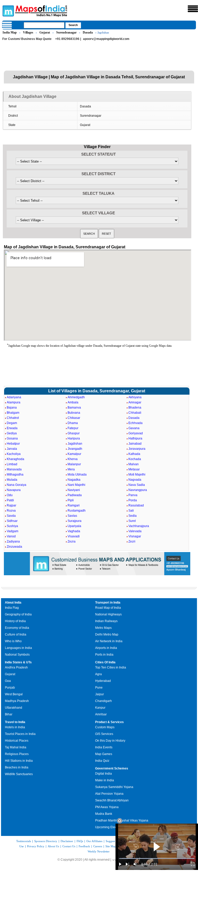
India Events (103, 747)
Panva (132, 495)
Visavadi (74, 536)
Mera (71, 469)
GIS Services (104, 734)
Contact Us (68, 846)
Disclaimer (67, 841)
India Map (10, 32)
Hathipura (135, 438)
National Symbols (17, 654)
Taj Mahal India (15, 747)
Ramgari (74, 505)
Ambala (73, 402)
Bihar (8, 714)
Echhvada (135, 423)
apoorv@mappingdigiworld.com (106, 39)
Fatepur (73, 428)
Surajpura (74, 521)
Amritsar (101, 714)
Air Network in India (108, 641)
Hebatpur (13, 443)
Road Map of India (108, 607)
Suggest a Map (114, 841)
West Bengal (14, 694)
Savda (11, 516)
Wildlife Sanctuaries (19, 774)
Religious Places (17, 754)
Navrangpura (137, 490)
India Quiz (102, 761)
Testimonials (23, 841)
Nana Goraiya (16, 485)
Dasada (88, 32)
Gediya (12, 433)
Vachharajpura (138, 526)
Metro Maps (103, 628)
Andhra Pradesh (16, 667)
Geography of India (18, 614)
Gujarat (44, 32)
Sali (131, 510)
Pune (99, 687)
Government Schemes (111, 768)
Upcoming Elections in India (114, 827)
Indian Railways (106, 621)
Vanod (11, 536)
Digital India (103, 773)
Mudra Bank (103, 814)
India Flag (12, 607)
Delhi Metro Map (106, 634)
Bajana (12, 407)
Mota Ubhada (77, 474)
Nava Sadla (136, 485)
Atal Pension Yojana (109, 793)
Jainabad (135, 443)
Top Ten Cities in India (110, 667)
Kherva (73, 459)
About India (13, 602)
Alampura (13, 402)
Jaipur (99, 694)
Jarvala (12, 449)
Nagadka (74, 479)
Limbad (12, 464)
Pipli (71, 500)
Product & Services (109, 722)
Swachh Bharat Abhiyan (112, 800)
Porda (132, 500)
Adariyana (14, 397)
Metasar (134, 469)
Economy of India (17, 628)
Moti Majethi (136, 474)
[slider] (156, 858)
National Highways (108, 614)
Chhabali (134, 412)
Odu (10, 495)
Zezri (131, 541)
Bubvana (74, 412)
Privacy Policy (35, 846)
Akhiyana (135, 397)
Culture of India (15, 634)
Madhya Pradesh (17, 701)
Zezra (72, 541)
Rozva (11, 510)
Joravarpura (136, 449)
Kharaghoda (15, 459)
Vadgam (12, 531)
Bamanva (74, 407)
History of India (15, 621)
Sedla (132, 516)
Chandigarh (103, 701)
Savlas (72, 516)
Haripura (74, 438)
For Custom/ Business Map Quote (27, 39)
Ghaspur (74, 433)
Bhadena (134, 407)
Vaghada (74, 531)
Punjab (10, 687)
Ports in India (104, 654)
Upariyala (74, 526)
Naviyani (74, 490)
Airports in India (106, 648)
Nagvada (134, 479)
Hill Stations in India (19, 761)
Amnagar (134, 402)
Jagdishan (75, 443)
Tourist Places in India (20, 734)
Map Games (103, 754)
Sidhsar (12, 521)
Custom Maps (104, 727)
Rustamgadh (77, 510)
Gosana (12, 438)
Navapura (14, 490)
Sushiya (12, 526)
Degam (12, 423)
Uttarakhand (13, 707)
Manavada (14, 469)
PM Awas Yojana (107, 807)
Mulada (12, 479)
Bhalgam (13, 412)
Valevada (135, 531)
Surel (132, 521)
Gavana (133, 428)
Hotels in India (15, 727)
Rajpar (11, 505)
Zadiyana (13, 541)
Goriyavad (135, 433)
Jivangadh (75, 449)
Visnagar (134, 536)
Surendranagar (66, 32)
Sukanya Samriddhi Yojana (114, 787)
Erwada (12, 428)
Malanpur (74, 464)
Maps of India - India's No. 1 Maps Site (7, 10)
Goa (8, 681)
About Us (53, 846)
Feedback (84, 846)
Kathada (134, 454)
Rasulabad (136, 505)
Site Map (110, 846)
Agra (98, 674)
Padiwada (75, 495)
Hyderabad (103, 681)
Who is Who (13, 641)
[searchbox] (44, 25)
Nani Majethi (76, 485)
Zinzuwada (14, 546)
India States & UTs (18, 662)
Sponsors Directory (45, 841)
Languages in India (18, 648)
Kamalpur (74, 454)
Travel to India (15, 722)
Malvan (133, 464)
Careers (97, 846)
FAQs (80, 841)
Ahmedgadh (76, 397)
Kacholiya (14, 454)
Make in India (104, 780)
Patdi (10, 500)
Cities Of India (105, 662)
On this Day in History (110, 740)
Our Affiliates (94, 841)
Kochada (134, 459)
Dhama (73, 423)
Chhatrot (13, 418)
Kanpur (100, 707)
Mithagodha (15, 474)
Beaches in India (16, 767)
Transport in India (107, 602)
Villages (28, 32)
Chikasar (74, 418)
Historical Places (16, 740)
